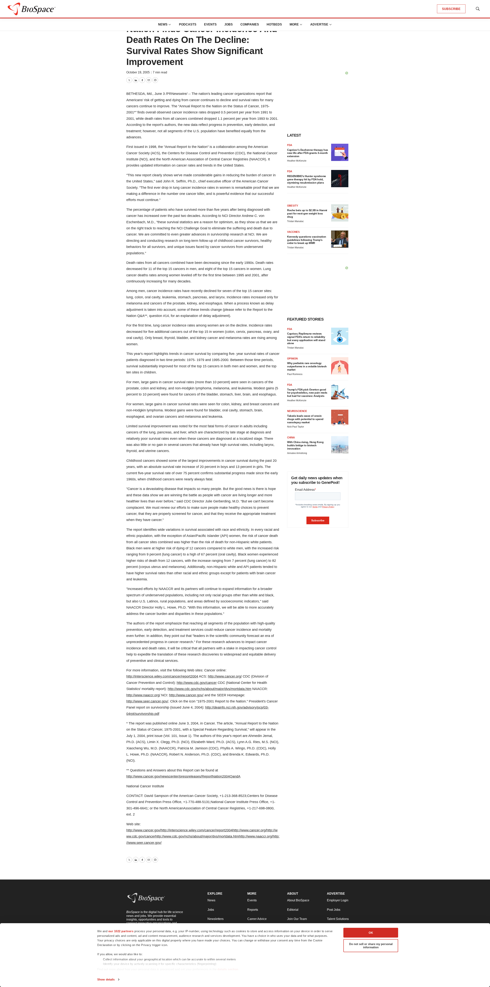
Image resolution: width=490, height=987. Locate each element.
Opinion (292, 358)
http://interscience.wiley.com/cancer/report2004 (162, 676)
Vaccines (293, 232)
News (162, 24)
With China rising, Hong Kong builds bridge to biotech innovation (305, 445)
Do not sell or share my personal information (371, 945)
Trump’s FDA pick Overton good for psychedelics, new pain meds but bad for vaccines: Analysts (307, 393)
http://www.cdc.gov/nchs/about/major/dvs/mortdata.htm (209, 689)
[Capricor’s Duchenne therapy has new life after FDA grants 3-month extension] (339, 152)
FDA (289, 145)
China (291, 437)
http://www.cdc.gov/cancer (197, 683)
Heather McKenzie (296, 160)
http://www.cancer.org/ (225, 676)
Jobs (228, 24)
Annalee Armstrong (297, 453)
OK (371, 932)
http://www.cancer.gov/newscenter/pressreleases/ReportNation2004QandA (183, 776)
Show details (106, 979)
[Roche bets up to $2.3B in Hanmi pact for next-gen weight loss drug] (339, 213)
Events (210, 24)
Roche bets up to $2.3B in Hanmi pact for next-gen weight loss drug (307, 213)
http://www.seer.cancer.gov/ (147, 701)
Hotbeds (274, 24)
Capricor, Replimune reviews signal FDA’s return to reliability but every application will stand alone (306, 338)
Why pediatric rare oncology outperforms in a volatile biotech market (307, 366)
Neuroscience (297, 411)
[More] (169, 24)
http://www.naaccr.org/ (143, 695)
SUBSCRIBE (451, 9)
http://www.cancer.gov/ (186, 695)
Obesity (292, 205)
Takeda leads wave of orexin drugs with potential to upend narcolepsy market (305, 419)
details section (227, 969)
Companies (249, 24)
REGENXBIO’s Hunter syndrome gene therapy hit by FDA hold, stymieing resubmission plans (306, 179)
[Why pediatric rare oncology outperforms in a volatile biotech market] (339, 365)
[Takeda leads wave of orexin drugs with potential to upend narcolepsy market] (339, 418)
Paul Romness (294, 374)
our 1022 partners (121, 931)
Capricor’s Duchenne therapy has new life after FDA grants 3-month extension (307, 153)
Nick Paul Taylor (295, 426)
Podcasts (187, 24)
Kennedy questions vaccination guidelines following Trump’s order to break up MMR (306, 240)
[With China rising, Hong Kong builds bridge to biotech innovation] (339, 444)
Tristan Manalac (295, 221)
